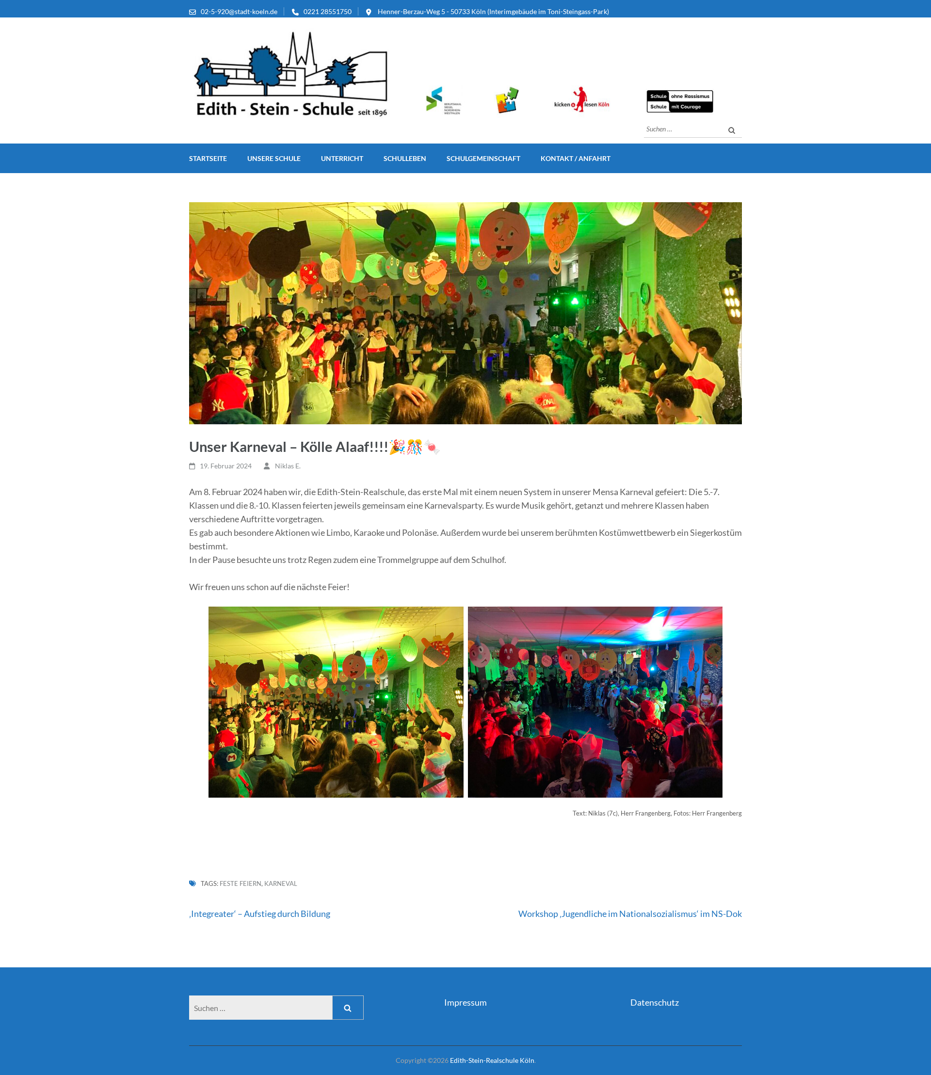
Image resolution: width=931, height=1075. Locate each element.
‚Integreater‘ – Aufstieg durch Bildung (259, 913)
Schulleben (405, 158)
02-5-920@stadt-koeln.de (239, 11)
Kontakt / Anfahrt (575, 158)
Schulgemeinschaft (483, 158)
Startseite (208, 158)
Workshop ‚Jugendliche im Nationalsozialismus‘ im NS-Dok (630, 913)
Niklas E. (288, 466)
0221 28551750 (328, 11)
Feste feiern (240, 883)
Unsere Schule (274, 158)
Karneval (280, 883)
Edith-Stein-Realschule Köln (492, 1060)
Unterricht (342, 158)
